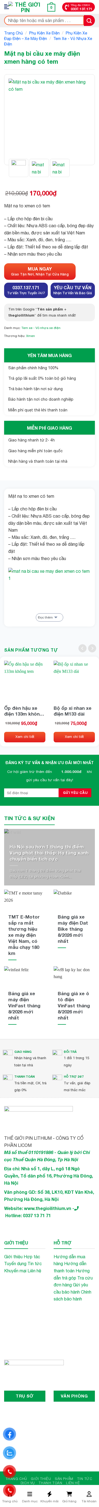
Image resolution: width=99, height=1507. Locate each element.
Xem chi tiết (24, 737)
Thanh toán (50, 1483)
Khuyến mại (15, 1270)
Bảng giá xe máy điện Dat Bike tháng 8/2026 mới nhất (73, 929)
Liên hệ (34, 1270)
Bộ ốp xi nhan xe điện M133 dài (73, 711)
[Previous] (17, 120)
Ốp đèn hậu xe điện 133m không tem (23, 711)
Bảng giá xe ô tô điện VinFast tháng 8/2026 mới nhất (74, 1006)
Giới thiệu (13, 1256)
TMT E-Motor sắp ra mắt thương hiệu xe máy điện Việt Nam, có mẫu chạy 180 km (24, 935)
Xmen (30, 336)
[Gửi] (89, 20)
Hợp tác (32, 1256)
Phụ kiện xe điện (44, 33)
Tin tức (35, 1263)
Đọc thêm (45, 617)
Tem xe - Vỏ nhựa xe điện (41, 328)
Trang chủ (13, 33)
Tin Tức (84, 1479)
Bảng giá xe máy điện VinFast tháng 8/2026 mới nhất (24, 1006)
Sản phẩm (64, 1479)
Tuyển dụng (15, 1263)
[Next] (82, 120)
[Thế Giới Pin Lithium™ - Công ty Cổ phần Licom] (25, 7)
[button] (8, 7)
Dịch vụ (28, 1483)
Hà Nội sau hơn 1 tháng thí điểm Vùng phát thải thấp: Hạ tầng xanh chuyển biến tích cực (49, 853)
